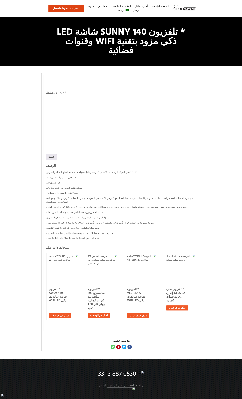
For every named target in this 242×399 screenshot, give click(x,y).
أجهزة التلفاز (141, 6)
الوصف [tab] (51, 157)
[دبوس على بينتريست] (118, 347)
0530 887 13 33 (117, 374)
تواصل (136, 10)
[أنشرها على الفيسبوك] (129, 347)
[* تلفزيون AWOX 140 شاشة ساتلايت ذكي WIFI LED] (63, 269)
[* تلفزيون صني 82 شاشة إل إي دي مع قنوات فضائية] (180, 269)
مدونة (91, 6)
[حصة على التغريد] (124, 347)
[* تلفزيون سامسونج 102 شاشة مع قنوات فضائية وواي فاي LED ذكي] (102, 269)
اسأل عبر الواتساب (177, 308)
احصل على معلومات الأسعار (66, 8)
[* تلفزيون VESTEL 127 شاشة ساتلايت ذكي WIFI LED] (141, 269)
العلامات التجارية (122, 6)
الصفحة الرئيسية (160, 6)
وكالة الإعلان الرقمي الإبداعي (112, 385)
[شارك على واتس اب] (113, 347)
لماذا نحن (103, 6)
